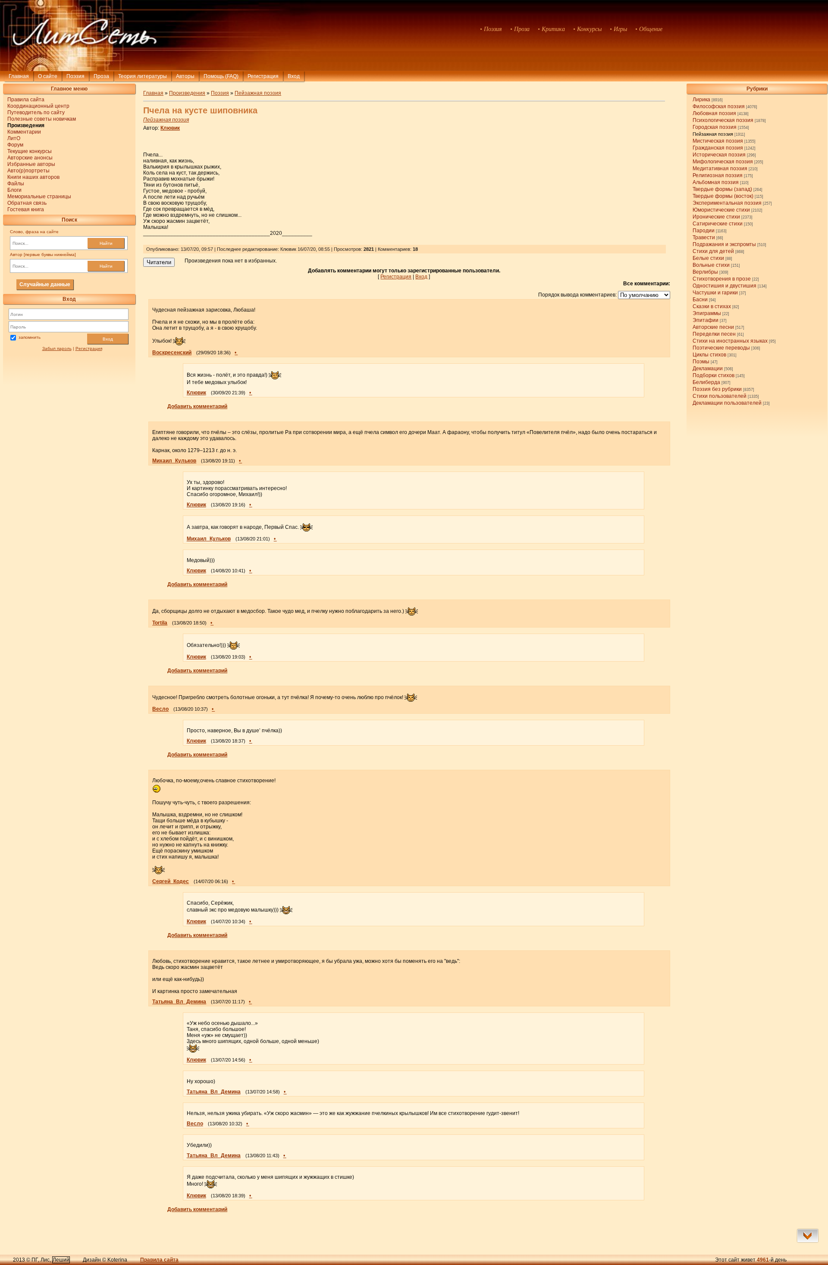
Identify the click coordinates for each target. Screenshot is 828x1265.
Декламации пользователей (727, 403)
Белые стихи (708, 258)
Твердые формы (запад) (722, 189)
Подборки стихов (713, 375)
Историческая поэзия (719, 155)
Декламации (708, 368)
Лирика (701, 100)
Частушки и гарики (715, 293)
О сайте (47, 76)
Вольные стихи (711, 265)
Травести (704, 237)
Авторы (185, 76)
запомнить (30, 337)
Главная (19, 76)
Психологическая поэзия (723, 120)
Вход (108, 339)
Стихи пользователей (719, 396)
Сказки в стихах (712, 306)
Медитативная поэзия (720, 169)
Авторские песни (713, 327)
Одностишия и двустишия (724, 286)
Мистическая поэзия (718, 141)
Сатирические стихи (718, 224)
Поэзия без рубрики (717, 389)
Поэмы (701, 362)
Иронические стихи (716, 217)
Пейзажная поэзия (713, 134)
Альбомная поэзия (716, 182)
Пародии (704, 231)
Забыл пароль (57, 348)
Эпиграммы (707, 313)
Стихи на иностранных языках (730, 341)
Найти (106, 243)
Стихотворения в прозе (722, 279)
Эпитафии (705, 320)
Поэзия (75, 76)
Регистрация (263, 76)
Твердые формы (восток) (723, 196)
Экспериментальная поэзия (727, 203)
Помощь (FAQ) (221, 76)
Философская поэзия (719, 106)
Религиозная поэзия (718, 175)
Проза (101, 76)
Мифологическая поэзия (723, 162)
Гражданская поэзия (718, 148)
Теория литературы (142, 76)
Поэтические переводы (721, 348)
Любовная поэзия (714, 113)
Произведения (187, 93)
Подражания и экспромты (724, 244)
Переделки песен (714, 334)
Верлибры (705, 272)
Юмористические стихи (721, 210)
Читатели (159, 262)
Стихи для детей (713, 251)
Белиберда (706, 382)
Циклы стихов (709, 355)
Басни (700, 300)
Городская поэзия (715, 127)
